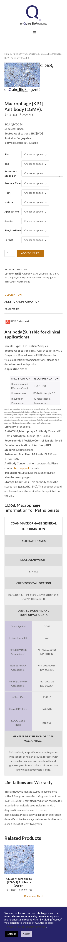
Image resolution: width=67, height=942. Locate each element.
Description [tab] (13, 294)
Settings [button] (12, 933)
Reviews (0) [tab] (11, 308)
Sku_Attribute (12, 230)
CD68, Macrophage (19, 281)
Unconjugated (31, 53)
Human (44, 273)
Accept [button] (26, 933)
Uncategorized (33, 277)
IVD (6, 277)
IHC (57, 273)
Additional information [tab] (21, 301)
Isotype (8, 202)
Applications (11, 211)
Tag (6, 163)
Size (6, 154)
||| (19, 273)
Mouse (20, 277)
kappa (13, 277)
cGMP (36, 273)
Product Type (12, 183)
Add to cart (30, 253)
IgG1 (51, 273)
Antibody (18, 53)
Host (7, 192)
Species (8, 220)
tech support (21, 468)
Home (7, 53)
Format (8, 239)
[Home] (33, 15)
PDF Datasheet (19, 321)
